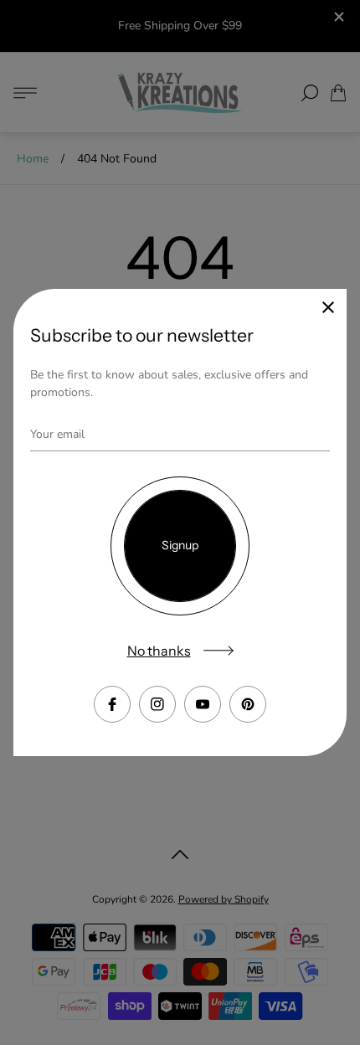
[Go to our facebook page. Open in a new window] (112, 704)
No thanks (159, 650)
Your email (57, 434)
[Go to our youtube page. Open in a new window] (202, 704)
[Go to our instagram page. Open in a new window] (157, 704)
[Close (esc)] (328, 307)
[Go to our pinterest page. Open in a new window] (247, 704)
